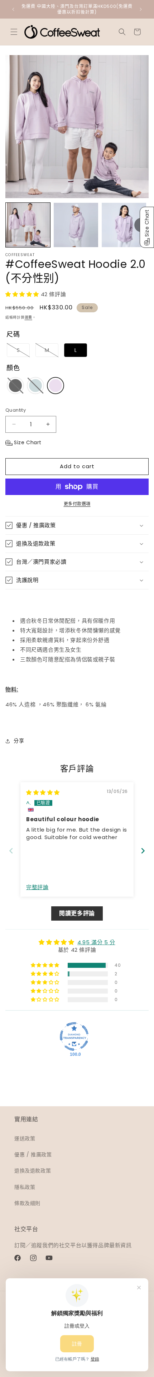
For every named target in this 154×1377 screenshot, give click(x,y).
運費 (28, 317)
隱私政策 (24, 1187)
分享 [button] (19, 740)
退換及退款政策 (32, 1170)
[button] (13, 31)
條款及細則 (27, 1203)
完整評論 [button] (37, 887)
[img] (43, 792)
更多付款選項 (77, 504)
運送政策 (24, 1138)
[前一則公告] (13, 9)
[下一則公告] (141, 9)
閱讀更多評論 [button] (77, 913)
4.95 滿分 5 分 (96, 942)
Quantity (15, 410)
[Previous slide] (11, 851)
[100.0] (74, 1036)
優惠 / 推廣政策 (33, 1154)
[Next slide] (143, 851)
